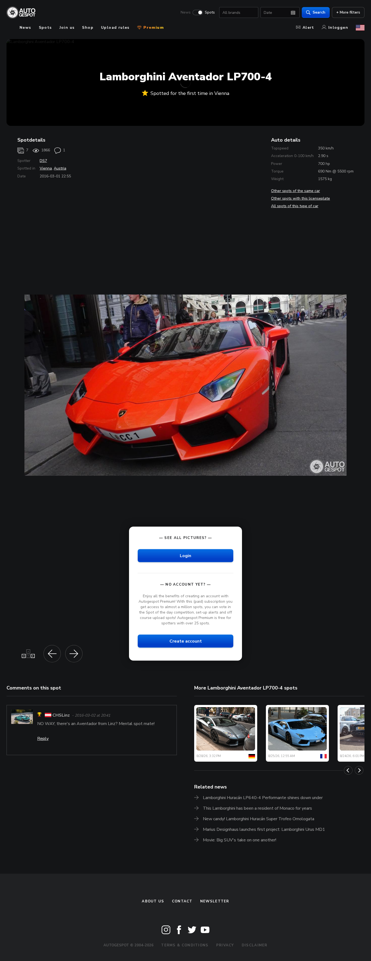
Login (185, 555)
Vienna (46, 168)
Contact (182, 901)
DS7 (43, 160)
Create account (185, 641)
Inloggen (338, 27)
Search (319, 12)
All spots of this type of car (294, 206)
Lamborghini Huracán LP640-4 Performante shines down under (263, 798)
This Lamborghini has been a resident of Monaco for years (257, 808)
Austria (60, 168)
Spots (210, 12)
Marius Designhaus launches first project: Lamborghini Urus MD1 (264, 829)
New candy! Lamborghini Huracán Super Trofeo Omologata (258, 819)
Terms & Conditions (184, 945)
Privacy (225, 945)
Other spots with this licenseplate (300, 198)
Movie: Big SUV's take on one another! (239, 840)
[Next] (359, 770)
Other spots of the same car (295, 190)
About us (153, 901)
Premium (153, 27)
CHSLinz (61, 715)
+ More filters (348, 12)
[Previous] (348, 770)
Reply (43, 739)
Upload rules (115, 27)
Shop (87, 27)
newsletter (214, 901)
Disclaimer (255, 945)
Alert (308, 27)
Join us (67, 27)
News (186, 12)
